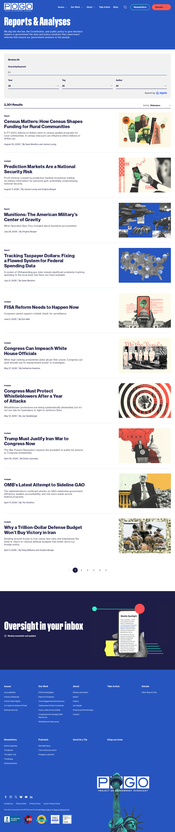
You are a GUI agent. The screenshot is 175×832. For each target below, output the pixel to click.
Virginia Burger (49, 189)
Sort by (146, 105)
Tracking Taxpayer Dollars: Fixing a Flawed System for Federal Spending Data (39, 261)
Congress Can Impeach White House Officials (35, 350)
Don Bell (26, 319)
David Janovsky (30, 458)
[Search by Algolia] (156, 93)
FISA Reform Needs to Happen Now (41, 307)
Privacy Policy (45, 810)
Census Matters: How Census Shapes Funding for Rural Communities (43, 123)
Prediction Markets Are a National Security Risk (39, 169)
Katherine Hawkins (31, 368)
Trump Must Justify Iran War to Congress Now (36, 441)
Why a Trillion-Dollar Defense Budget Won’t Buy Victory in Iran (43, 529)
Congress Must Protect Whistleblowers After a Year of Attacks (33, 396)
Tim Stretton (28, 502)
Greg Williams (28, 550)
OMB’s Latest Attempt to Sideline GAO (44, 485)
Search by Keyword (17, 66)
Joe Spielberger (29, 416)
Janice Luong (49, 144)
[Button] (125, 7)
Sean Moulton (32, 144)
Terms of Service (59, 810)
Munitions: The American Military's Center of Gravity (41, 216)
